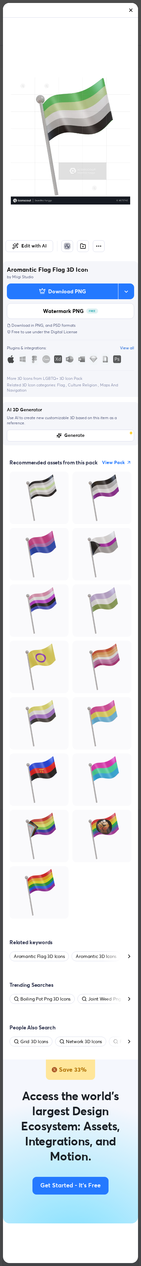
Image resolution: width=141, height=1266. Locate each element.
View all (127, 347)
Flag (61, 384)
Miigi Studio (22, 276)
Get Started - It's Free (70, 1186)
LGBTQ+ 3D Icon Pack (62, 378)
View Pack (113, 462)
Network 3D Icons (84, 1041)
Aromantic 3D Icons (96, 956)
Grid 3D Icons (34, 1041)
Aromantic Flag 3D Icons (39, 956)
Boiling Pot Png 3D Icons (45, 999)
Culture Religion (83, 384)
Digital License (64, 331)
